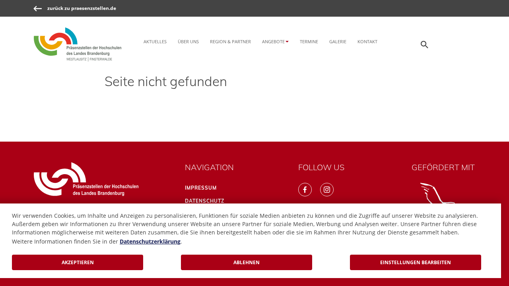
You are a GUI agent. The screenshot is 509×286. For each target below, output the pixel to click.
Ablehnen (246, 262)
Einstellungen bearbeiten (415, 262)
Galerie (337, 41)
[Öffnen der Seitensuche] (425, 44)
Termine (309, 41)
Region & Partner (230, 41)
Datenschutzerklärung (150, 241)
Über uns (188, 41)
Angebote (273, 41)
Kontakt (367, 41)
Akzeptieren (78, 262)
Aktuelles (155, 41)
